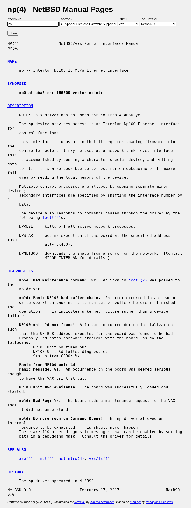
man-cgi (135, 502)
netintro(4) (71, 458)
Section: (68, 19)
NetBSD (79, 502)
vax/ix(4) (99, 458)
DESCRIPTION (20, 106)
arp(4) (26, 458)
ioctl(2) (51, 217)
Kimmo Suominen (102, 502)
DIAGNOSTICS (20, 271)
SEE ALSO (16, 450)
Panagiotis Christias (159, 502)
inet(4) (46, 458)
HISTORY (15, 472)
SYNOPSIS (16, 83)
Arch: (125, 19)
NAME (12, 61)
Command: (16, 19)
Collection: (150, 19)
